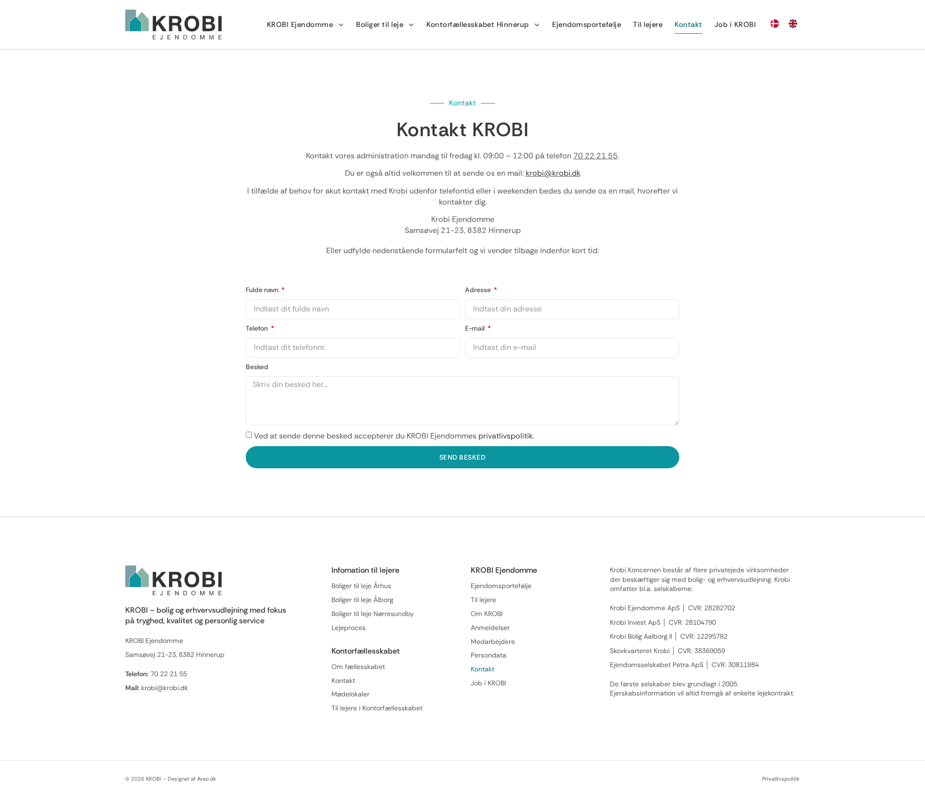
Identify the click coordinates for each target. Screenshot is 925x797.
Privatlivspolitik (781, 778)
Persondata (488, 655)
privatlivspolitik (505, 436)
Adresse (478, 289)
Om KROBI (486, 614)
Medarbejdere (493, 642)
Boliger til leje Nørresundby (372, 614)
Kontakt (688, 24)
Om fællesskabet (358, 667)
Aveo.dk (206, 778)
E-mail (475, 328)
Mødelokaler (350, 694)
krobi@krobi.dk (553, 173)
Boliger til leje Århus (361, 586)
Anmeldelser (490, 628)
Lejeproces (348, 628)
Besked (257, 366)
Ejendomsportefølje (586, 24)
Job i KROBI (735, 24)
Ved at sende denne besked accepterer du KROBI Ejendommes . (394, 436)
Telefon (257, 328)
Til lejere (647, 24)
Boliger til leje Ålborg (362, 600)
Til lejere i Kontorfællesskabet (377, 708)
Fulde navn (263, 289)
